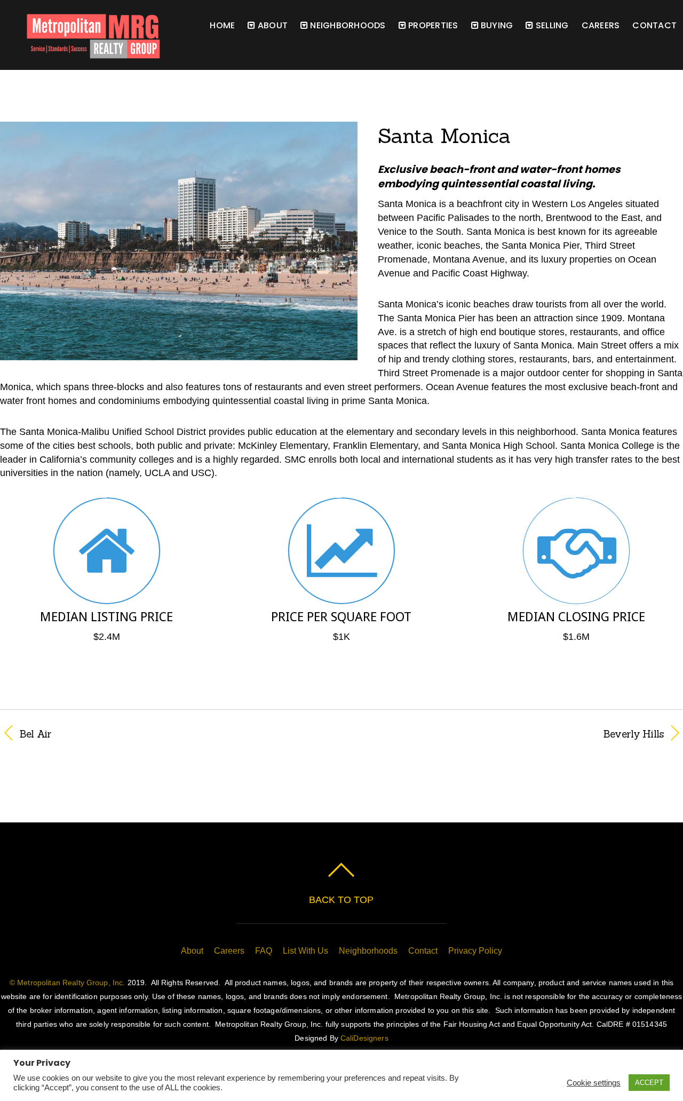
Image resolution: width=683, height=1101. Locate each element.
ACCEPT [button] (649, 1083)
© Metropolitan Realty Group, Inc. (67, 983)
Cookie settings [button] (594, 1083)
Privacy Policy (475, 950)
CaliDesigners (364, 1038)
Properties (432, 25)
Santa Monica (444, 135)
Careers (601, 25)
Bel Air (35, 733)
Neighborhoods (346, 25)
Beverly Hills (512, 733)
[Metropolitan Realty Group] (80, 53)
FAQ (263, 950)
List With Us (305, 950)
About (192, 950)
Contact (654, 25)
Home (222, 25)
